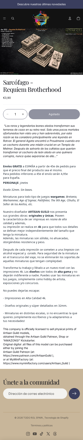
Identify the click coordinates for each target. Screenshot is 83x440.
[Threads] (55, 433)
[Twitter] (48, 433)
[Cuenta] (70, 18)
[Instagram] (28, 433)
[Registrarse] (74, 393)
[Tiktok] (41, 433)
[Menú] (4, 18)
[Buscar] (12, 18)
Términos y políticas (42, 425)
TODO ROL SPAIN (33, 417)
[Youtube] (34, 433)
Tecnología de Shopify (56, 417)
